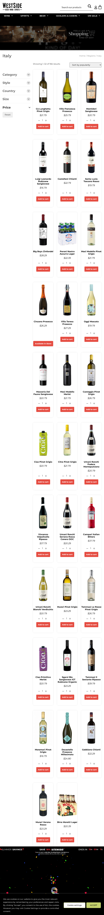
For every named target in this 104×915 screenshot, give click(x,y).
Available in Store (43, 343)
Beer (43, 16)
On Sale (93, 16)
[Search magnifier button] (89, 7)
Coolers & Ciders (66, 16)
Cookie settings (74, 905)
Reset (8, 114)
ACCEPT (93, 905)
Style (6, 83)
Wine (7, 16)
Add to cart (43, 126)
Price (7, 107)
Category (10, 74)
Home (82, 56)
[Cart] (100, 7)
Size (6, 99)
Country (9, 91)
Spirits (25, 16)
